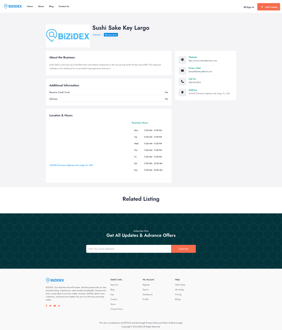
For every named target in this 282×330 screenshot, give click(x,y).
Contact (113, 299)
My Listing (179, 289)
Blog (51, 6)
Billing (178, 299)
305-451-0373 (195, 82)
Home (30, 6)
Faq (112, 294)
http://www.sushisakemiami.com (203, 60)
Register (146, 284)
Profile (145, 299)
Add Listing (271, 7)
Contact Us (64, 6)
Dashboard (147, 294)
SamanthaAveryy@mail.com (200, 71)
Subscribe (183, 248)
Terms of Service (170, 322)
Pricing (178, 294)
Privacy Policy (116, 309)
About (41, 6)
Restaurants (111, 34)
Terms (113, 304)
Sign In (146, 289)
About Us (114, 284)
